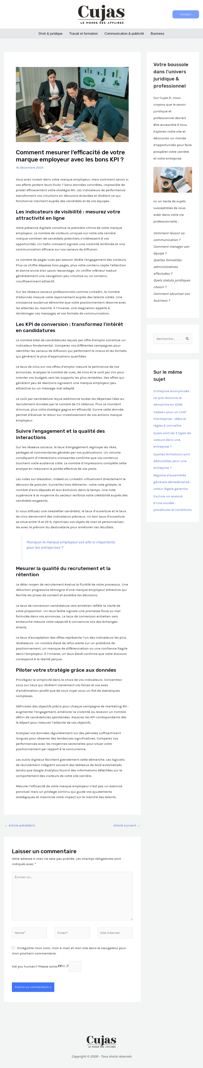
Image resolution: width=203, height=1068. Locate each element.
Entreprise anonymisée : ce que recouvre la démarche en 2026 (172, 397)
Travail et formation (83, 33)
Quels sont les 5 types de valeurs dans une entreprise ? (172, 439)
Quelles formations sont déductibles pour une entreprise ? (171, 461)
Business (157, 33)
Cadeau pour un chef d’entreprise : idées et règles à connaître (169, 418)
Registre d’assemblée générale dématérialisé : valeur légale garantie (172, 482)
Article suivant (126, 825)
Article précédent (19, 825)
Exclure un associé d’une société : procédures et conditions (172, 503)
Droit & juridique (50, 33)
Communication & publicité (124, 33)
